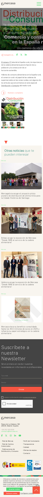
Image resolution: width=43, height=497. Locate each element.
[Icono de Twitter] (6, 435)
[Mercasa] (8, 5)
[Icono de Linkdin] (15, 435)
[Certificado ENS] (37, 465)
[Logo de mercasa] (5, 465)
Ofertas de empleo (30, 450)
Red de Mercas (7, 441)
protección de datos (29, 397)
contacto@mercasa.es (9, 431)
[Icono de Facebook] (2, 435)
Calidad (26, 447)
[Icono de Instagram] (11, 435)
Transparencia (28, 444)
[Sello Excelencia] (30, 465)
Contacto (26, 453)
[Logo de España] (17, 465)
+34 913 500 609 (7, 430)
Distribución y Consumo (10, 86)
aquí (37, 486)
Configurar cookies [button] (27, 493)
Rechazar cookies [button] (11, 493)
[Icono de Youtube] (20, 435)
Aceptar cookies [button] (14, 489)
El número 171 (6, 62)
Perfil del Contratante (31, 441)
